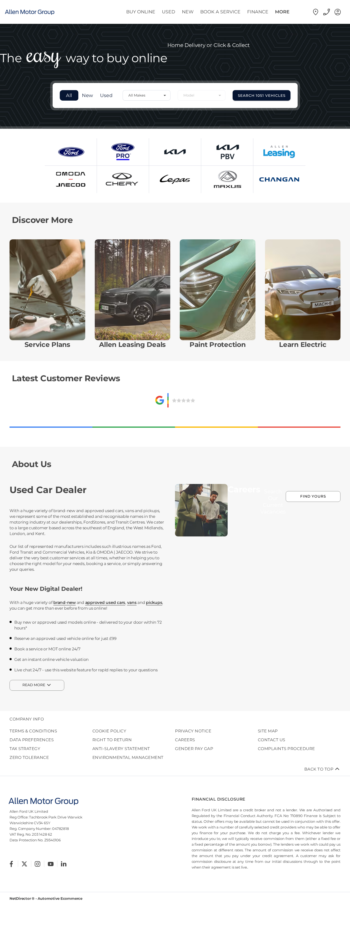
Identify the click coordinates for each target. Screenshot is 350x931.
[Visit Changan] (279, 179)
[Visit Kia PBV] (227, 151)
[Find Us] (315, 12)
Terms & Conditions (33, 731)
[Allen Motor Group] (34, 12)
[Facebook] (11, 864)
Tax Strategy (25, 748)
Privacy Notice (193, 731)
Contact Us (271, 739)
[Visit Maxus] (227, 179)
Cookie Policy (109, 731)
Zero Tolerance (29, 757)
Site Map (268, 731)
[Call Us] (326, 12)
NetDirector (21, 898)
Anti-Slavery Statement (121, 748)
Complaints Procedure (286, 748)
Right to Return (112, 739)
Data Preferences (32, 739)
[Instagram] (37, 864)
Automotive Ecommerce (60, 898)
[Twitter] (24, 864)
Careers (185, 739)
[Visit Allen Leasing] (279, 151)
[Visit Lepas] (175, 179)
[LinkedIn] (64, 864)
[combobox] (146, 95)
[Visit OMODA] (71, 179)
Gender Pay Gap (194, 748)
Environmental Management (128, 757)
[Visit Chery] (123, 179)
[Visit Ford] (71, 151)
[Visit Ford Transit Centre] (123, 151)
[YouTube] (50, 864)
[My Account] (337, 12)
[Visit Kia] (175, 151)
